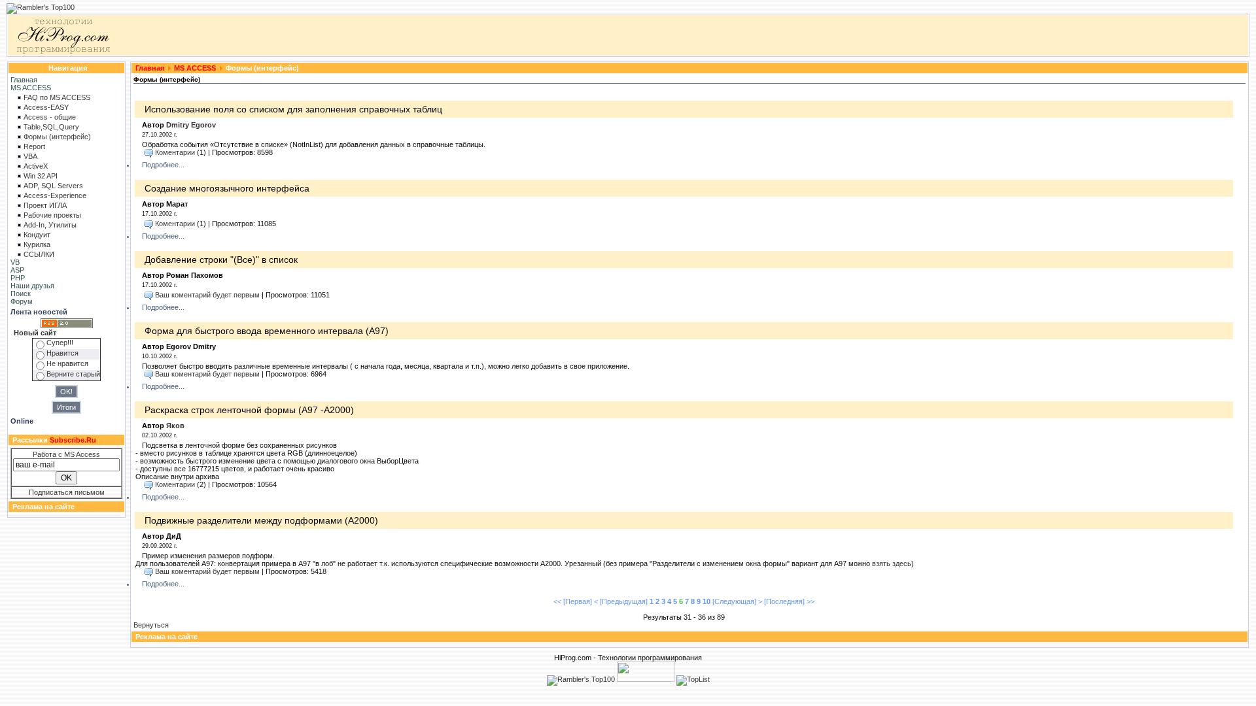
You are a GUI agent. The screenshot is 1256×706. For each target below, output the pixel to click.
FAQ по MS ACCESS (57, 97)
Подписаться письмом (67, 492)
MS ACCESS (30, 88)
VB (15, 262)
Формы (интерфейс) (57, 137)
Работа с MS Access (66, 454)
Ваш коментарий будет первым (207, 295)
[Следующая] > (737, 601)
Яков (175, 425)
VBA (30, 156)
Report (34, 146)
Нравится (62, 353)
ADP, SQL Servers (53, 186)
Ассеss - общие (50, 117)
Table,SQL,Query (51, 127)
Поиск (20, 293)
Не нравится (67, 363)
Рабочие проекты (52, 215)
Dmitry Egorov (191, 125)
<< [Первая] (572, 601)
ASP (17, 270)
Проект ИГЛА (45, 205)
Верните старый (73, 374)
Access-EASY (46, 107)
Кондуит (37, 235)
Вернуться (151, 625)
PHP (17, 278)
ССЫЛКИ (39, 254)
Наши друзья (32, 286)
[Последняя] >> (789, 601)
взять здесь (891, 563)
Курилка (37, 244)
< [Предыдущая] (621, 601)
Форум (21, 301)
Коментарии (175, 152)
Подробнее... (163, 165)
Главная (23, 80)
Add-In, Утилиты (50, 225)
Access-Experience (55, 195)
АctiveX (36, 166)
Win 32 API (41, 176)
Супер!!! (59, 342)
